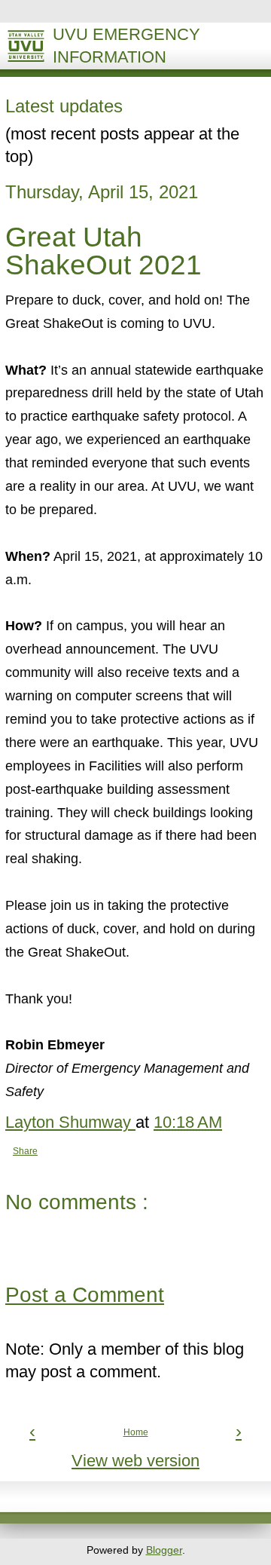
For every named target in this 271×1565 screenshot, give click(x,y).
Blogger (164, 1550)
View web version (135, 1461)
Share (25, 1151)
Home (135, 1432)
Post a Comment (84, 1294)
